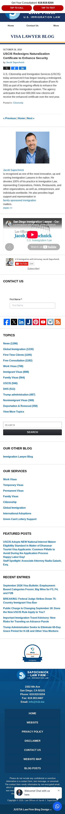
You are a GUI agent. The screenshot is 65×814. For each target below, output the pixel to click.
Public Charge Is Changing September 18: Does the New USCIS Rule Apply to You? (31, 610)
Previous (9, 118)
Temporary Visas (13, 485)
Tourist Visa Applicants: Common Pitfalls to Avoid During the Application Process (29, 551)
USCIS (10, 383)
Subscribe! (33, 268)
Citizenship (18, 103)
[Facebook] (6, 322)
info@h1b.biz (36, 702)
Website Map (32, 759)
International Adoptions (17, 513)
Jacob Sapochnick (13, 170)
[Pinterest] (35, 322)
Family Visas (14, 377)
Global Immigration (18, 349)
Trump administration (19, 394)
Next (30, 118)
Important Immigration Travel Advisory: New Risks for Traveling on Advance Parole (29, 619)
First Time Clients (17, 355)
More (56, 25)
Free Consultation (17, 360)
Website (32, 722)
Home (11, 25)
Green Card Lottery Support (19, 519)
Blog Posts (32, 768)
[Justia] (28, 322)
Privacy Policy (32, 731)
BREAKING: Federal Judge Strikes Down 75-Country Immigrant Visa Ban (29, 600)
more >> (7, 208)
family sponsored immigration (19, 200)
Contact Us (32, 25)
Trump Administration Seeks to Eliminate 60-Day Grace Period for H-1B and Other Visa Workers (32, 629)
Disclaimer (33, 741)
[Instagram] (50, 322)
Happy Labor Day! (14, 557)
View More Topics (13, 411)
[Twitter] (14, 322)
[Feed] (57, 322)
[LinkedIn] (21, 322)
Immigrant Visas (16, 372)
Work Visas (13, 366)
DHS (9, 389)
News (10, 343)
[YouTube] (43, 322)
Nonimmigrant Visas (18, 400)
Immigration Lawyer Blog (18, 456)
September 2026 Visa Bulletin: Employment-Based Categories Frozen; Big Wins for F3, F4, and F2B (30, 589)
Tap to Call (17, 8)
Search (32, 432)
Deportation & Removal (20, 406)
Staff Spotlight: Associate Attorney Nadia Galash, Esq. (32, 562)
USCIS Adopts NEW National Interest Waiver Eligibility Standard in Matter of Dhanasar (29, 544)
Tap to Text (48, 8)
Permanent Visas (13, 490)
